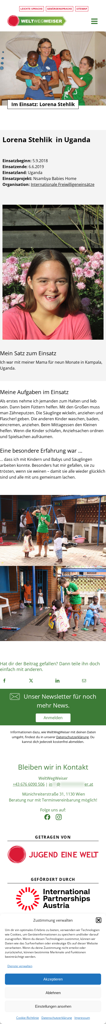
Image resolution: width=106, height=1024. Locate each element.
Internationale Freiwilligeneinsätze (62, 184)
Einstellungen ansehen (53, 1006)
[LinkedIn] (57, 680)
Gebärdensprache (59, 8)
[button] (98, 920)
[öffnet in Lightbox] (53, 206)
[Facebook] (4, 680)
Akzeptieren (53, 979)
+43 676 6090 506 (29, 784)
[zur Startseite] (37, 20)
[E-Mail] (84, 680)
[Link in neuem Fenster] (47, 816)
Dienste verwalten (19, 966)
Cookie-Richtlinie (27, 1018)
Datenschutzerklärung (56, 1018)
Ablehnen (53, 993)
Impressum (82, 1018)
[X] (31, 680)
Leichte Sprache (31, 8)
